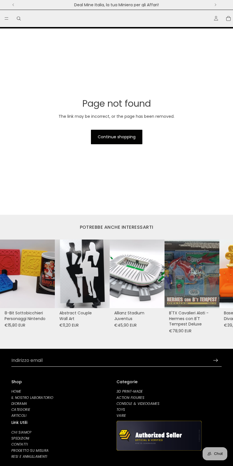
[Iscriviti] (216, 360)
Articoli (18, 415)
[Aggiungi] (46, 299)
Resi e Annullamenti (29, 456)
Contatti (19, 444)
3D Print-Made (129, 391)
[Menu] (6, 18)
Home (16, 391)
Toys (120, 409)
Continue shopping (117, 137)
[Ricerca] (19, 18)
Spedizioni (20, 438)
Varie (121, 415)
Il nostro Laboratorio (32, 397)
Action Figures (130, 397)
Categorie (20, 409)
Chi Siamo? (21, 432)
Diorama (19, 403)
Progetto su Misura (30, 450)
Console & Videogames (137, 403)
